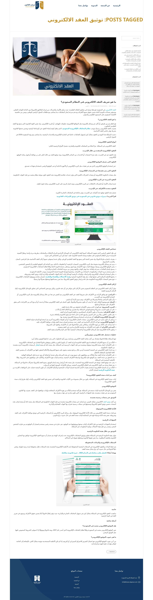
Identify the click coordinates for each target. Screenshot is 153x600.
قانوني (87, 106)
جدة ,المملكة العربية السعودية (129, 578)
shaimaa (95, 106)
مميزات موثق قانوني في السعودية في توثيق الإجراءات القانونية (81, 196)
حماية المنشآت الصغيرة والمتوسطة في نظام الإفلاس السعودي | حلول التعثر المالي (131, 64)
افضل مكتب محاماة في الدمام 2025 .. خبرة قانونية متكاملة (84, 453)
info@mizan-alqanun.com (129, 582)
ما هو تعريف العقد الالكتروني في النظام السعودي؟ (88, 101)
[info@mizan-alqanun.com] (139, 582)
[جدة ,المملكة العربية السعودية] (139, 578)
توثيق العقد (107, 402)
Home (139, 25)
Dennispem (136, 83)
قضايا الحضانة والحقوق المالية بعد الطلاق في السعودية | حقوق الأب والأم (132, 84)
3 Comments (103, 106)
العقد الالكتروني (111, 110)
